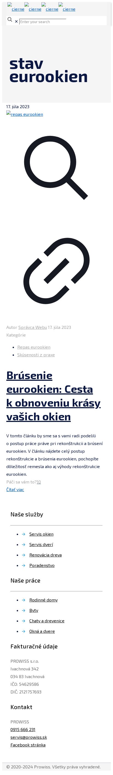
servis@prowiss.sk (28, 737)
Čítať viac (15, 489)
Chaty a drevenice (46, 620)
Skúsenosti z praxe (36, 354)
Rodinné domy (43, 599)
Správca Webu (32, 327)
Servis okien (41, 533)
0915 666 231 (22, 729)
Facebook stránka (28, 744)
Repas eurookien (33, 346)
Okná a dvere (42, 631)
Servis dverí (41, 544)
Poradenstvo (42, 565)
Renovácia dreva (45, 554)
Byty (33, 610)
